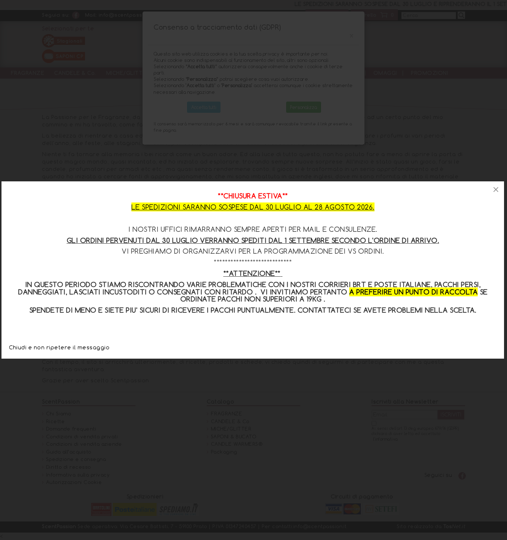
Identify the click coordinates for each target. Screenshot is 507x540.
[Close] (496, 189)
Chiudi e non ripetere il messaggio (59, 347)
